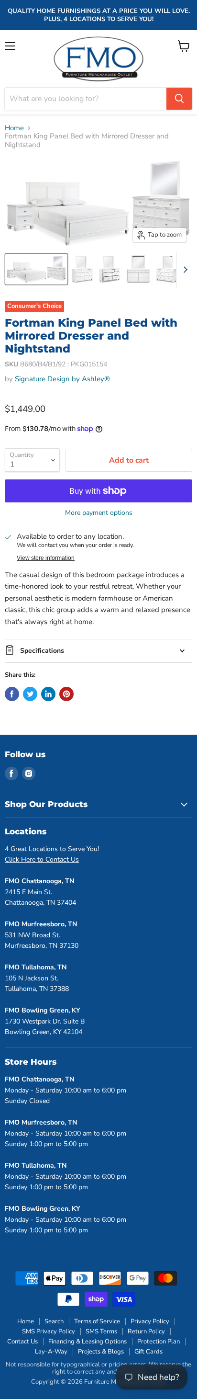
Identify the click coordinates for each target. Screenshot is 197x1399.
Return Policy (146, 1331)
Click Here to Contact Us (42, 859)
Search (54, 1321)
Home (14, 128)
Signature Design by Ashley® (62, 379)
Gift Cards (148, 1351)
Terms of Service (97, 1321)
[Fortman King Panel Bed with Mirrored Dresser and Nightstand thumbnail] (36, 269)
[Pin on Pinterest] (66, 694)
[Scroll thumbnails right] (183, 269)
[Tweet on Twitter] (30, 694)
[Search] (179, 99)
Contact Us (22, 1341)
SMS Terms (101, 1331)
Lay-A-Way (51, 1351)
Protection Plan (158, 1341)
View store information (46, 558)
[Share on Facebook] (12, 694)
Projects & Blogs (101, 1351)
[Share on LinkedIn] (48, 694)
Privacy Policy (150, 1321)
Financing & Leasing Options (87, 1341)
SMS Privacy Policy (48, 1331)
